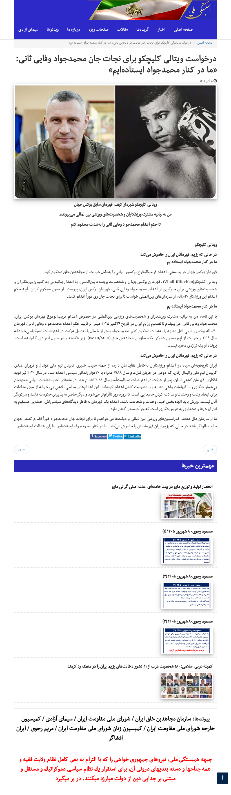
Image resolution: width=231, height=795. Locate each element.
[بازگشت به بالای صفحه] (222, 778)
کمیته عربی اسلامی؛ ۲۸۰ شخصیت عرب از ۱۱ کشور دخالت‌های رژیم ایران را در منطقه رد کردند (140, 666)
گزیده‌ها (142, 29)
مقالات (122, 29)
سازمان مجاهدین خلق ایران (163, 719)
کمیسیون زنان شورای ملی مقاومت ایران (100, 728)
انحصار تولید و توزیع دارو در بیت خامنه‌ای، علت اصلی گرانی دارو (162, 486)
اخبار (161, 29)
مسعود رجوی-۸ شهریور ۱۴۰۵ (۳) (188, 621)
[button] (98, 436)
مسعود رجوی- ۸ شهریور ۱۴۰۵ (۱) (188, 531)
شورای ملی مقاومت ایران (103, 719)
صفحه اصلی (183, 29)
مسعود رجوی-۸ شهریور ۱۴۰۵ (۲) (188, 576)
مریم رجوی (42, 728)
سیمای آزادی (28, 29)
